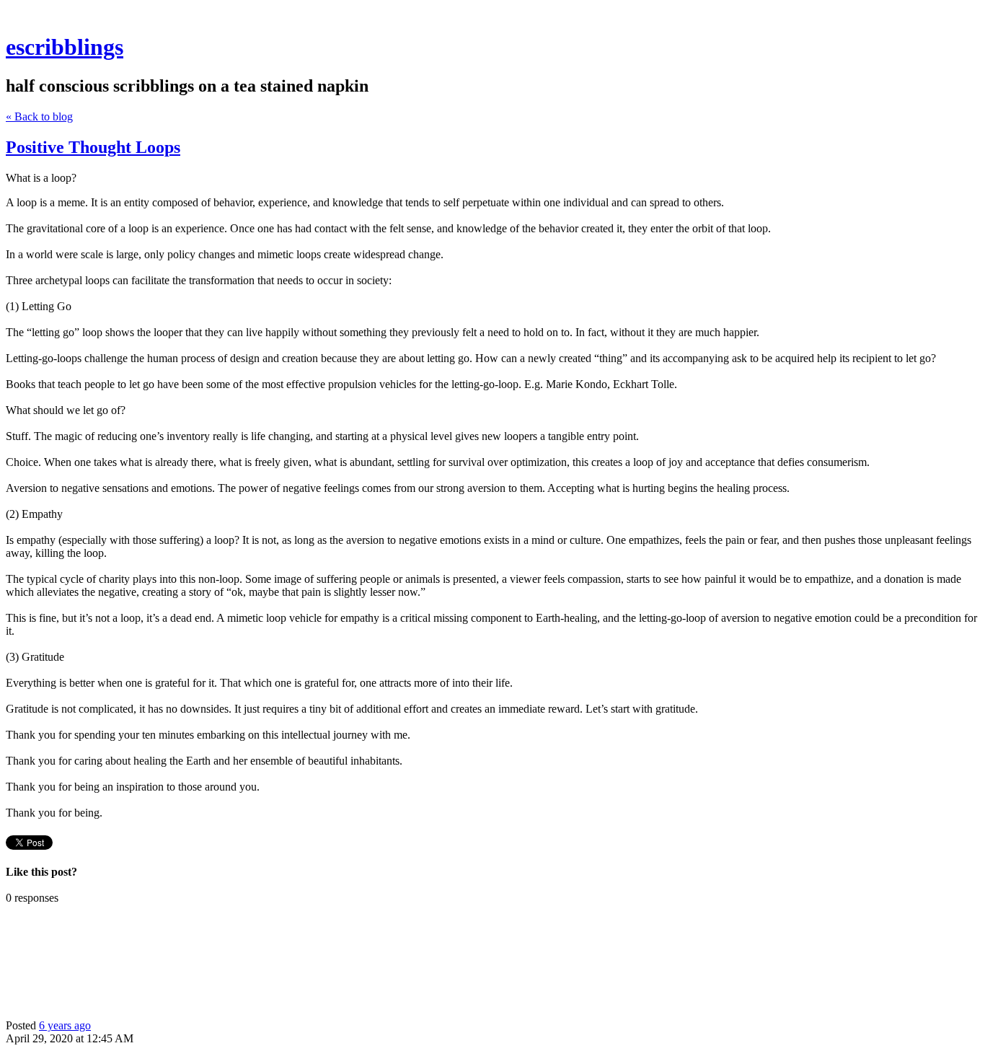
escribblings (64, 47)
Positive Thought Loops (93, 147)
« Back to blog (39, 116)
